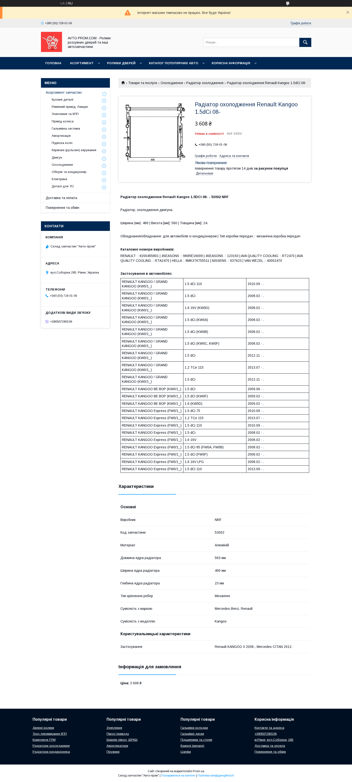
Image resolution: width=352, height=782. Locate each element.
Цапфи (186, 751)
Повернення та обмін (62, 208)
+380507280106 (266, 734)
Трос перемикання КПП (50, 734)
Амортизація (61, 135)
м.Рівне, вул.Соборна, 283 (274, 740)
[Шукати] (305, 42)
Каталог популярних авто (173, 63)
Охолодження (172, 83)
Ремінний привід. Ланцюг (70, 106)
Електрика (59, 179)
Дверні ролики (43, 728)
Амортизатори (117, 746)
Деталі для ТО (63, 186)
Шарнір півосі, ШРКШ (122, 740)
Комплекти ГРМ (44, 740)
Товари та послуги (142, 83)
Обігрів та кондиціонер (69, 172)
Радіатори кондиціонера (51, 751)
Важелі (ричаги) (192, 746)
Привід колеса (63, 121)
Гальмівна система (66, 128)
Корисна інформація (231, 63)
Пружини (113, 751)
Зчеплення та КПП (65, 114)
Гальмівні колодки (194, 728)
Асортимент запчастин (64, 92)
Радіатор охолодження (204, 83)
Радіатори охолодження (51, 746)
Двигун (57, 157)
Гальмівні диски (192, 734)
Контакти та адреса (269, 728)
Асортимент (82, 63)
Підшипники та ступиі (196, 740)
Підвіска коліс (62, 143)
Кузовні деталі (62, 99)
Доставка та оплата (61, 198)
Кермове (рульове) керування (74, 150)
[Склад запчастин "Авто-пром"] (51, 51)
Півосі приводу (118, 734)
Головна (53, 63)
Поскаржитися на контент (178, 775)
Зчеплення (114, 728)
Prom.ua (198, 771)
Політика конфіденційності (216, 775)
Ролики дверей (121, 63)
